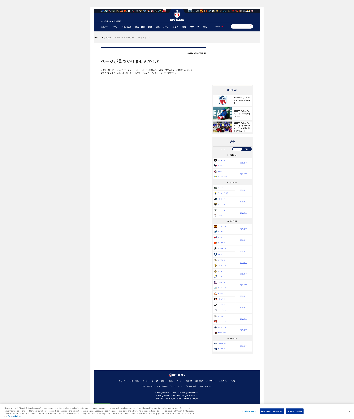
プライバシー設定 (190, 386)
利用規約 (164, 386)
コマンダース (222, 226)
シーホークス (222, 343)
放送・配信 (140, 26)
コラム (115, 26)
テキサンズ (221, 165)
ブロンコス (221, 215)
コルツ (220, 254)
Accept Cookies (295, 411)
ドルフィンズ (222, 287)
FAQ (158, 386)
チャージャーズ (223, 176)
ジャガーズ (221, 204)
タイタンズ (221, 349)
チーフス (220, 316)
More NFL (222, 381)
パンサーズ (221, 199)
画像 (158, 26)
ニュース (105, 26)
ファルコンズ (222, 249)
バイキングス (222, 265)
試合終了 (243, 163)
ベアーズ (220, 293)
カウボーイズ (222, 327)
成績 (184, 26)
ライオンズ (221, 231)
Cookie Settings (249, 411)
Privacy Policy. (14, 416)
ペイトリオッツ (223, 310)
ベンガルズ (221, 299)
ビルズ (220, 237)
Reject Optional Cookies (271, 411)
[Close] (350, 411)
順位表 (175, 26)
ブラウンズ (221, 243)
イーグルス (221, 305)
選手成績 (198, 381)
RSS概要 (200, 386)
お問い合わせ (151, 386)
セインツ (220, 271)
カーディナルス (223, 332)
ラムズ (220, 276)
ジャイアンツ (222, 282)
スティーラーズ (223, 193)
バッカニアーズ (223, 321)
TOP (143, 386)
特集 (205, 26)
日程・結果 (126, 26)
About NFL (194, 26)
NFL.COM (208, 386)
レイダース (221, 160)
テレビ (154, 381)
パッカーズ (221, 210)
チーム (166, 26)
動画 (150, 26)
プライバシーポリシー (176, 386)
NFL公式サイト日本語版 (111, 21)
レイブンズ (221, 260)
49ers (220, 171)
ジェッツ (220, 187)
